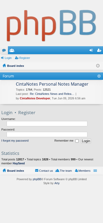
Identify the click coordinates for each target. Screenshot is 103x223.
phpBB (37, 179)
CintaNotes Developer (35, 98)
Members (13, 51)
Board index (15, 170)
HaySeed (19, 163)
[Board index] (51, 23)
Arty (57, 183)
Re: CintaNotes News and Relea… (52, 93)
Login (8, 57)
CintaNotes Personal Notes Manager (52, 84)
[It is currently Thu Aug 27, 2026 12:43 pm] (98, 65)
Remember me (64, 140)
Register (24, 57)
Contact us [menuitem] (46, 170)
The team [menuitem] (66, 170)
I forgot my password (15, 140)
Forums (5, 51)
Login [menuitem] (92, 51)
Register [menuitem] (100, 51)
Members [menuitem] (84, 170)
